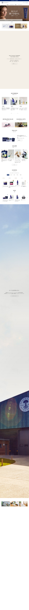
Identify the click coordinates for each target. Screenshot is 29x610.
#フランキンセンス (12, 4)
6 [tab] (16, 113)
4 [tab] (14, 113)
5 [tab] (15, 113)
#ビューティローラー (20, 4)
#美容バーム (8, 4)
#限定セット (16, 4)
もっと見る (14, 164)
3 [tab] (13, 113)
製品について (14, 63)
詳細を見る (19, 140)
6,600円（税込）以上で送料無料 (14, 0)
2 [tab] (12, 113)
